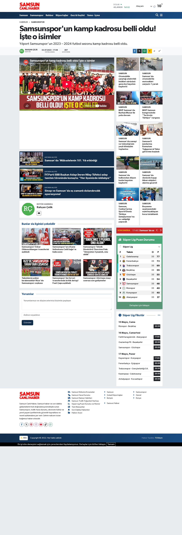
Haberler (23, 22)
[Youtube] (41, 424)
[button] (157, 230)
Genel (138, 395)
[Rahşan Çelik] (28, 209)
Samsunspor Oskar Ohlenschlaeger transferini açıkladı (35, 249)
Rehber (49, 15)
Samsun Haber (113, 403)
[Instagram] (36, 424)
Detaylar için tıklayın (139, 305)
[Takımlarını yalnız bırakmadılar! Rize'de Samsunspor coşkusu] (36, 268)
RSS (25, 438)
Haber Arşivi (77, 413)
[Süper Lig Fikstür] (159, 315)
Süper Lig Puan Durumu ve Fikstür (86, 404)
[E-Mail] (39, 213)
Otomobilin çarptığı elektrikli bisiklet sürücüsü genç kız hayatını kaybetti (127, 81)
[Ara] (157, 15)
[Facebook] (21, 424)
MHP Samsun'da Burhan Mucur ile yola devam (127, 112)
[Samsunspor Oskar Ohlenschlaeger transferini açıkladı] (36, 236)
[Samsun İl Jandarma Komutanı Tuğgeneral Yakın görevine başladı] (151, 129)
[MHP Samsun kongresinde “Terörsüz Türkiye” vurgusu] (151, 98)
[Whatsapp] (50, 424)
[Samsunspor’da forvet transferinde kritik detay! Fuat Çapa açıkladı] (66, 268)
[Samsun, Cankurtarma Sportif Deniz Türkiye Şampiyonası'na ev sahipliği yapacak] (127, 194)
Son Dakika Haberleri (81, 410)
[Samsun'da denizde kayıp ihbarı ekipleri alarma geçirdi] (151, 163)
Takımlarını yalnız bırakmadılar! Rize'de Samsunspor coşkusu (33, 280)
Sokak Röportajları (115, 395)
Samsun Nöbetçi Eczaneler (83, 392)
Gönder (27, 322)
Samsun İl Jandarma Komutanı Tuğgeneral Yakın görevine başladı (151, 146)
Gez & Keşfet (77, 15)
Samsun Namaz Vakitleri (82, 398)
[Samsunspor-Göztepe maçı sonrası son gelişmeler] (97, 268)
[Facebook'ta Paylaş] (135, 51)
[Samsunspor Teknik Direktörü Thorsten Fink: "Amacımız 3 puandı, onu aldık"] (97, 236)
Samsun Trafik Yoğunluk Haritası (85, 401)
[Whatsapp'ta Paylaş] (144, 51)
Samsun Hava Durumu (81, 395)
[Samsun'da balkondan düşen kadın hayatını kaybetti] (127, 163)
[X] (26, 424)
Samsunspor (36, 15)
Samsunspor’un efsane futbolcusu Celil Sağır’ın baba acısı (64, 249)
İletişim (110, 398)
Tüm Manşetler (78, 407)
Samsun (23, 15)
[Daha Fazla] (149, 51)
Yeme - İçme (93, 15)
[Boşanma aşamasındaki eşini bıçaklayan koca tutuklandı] (151, 194)
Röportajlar (62, 15)
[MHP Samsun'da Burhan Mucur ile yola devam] (127, 98)
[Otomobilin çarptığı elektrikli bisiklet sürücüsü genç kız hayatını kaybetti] (127, 64)
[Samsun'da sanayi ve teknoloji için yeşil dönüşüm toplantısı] (127, 129)
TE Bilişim (159, 438)
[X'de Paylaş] (139, 51)
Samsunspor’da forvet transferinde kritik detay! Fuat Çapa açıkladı (65, 280)
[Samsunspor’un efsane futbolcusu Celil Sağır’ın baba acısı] (66, 236)
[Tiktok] (45, 424)
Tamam (111, 444)
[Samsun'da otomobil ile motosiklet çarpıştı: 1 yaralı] (151, 64)
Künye (138, 398)
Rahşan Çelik (44, 207)
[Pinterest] (31, 424)
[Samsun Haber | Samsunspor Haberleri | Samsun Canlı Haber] (29, 6)
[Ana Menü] (161, 15)
